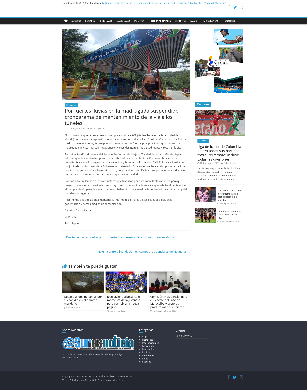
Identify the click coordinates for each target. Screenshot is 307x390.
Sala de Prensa (184, 335)
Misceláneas (211, 20)
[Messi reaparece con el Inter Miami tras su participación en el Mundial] (205, 189)
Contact (230, 20)
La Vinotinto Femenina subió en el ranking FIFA (229, 214)
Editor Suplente (97, 128)
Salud (193, 20)
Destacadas (148, 339)
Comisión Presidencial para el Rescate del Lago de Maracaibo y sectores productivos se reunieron (168, 302)
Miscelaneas (149, 345)
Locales (90, 20)
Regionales (106, 20)
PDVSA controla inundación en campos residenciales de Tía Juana (143, 251)
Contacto (180, 330)
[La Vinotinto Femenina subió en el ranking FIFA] (205, 210)
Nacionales (123, 20)
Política (139, 20)
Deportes (180, 20)
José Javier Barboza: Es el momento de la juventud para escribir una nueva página (124, 302)
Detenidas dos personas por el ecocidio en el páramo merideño (83, 300)
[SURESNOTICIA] (66, 21)
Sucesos (76, 20)
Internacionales (160, 20)
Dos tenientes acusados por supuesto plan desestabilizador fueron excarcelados (118, 237)
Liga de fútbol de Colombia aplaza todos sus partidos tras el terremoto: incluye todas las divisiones (219, 153)
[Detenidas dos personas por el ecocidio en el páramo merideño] (83, 273)
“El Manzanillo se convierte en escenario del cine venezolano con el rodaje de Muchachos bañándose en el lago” (162, 2)
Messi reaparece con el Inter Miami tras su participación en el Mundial (229, 195)
